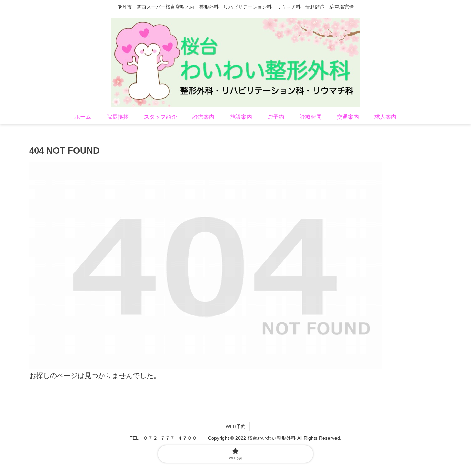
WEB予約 (236, 426)
